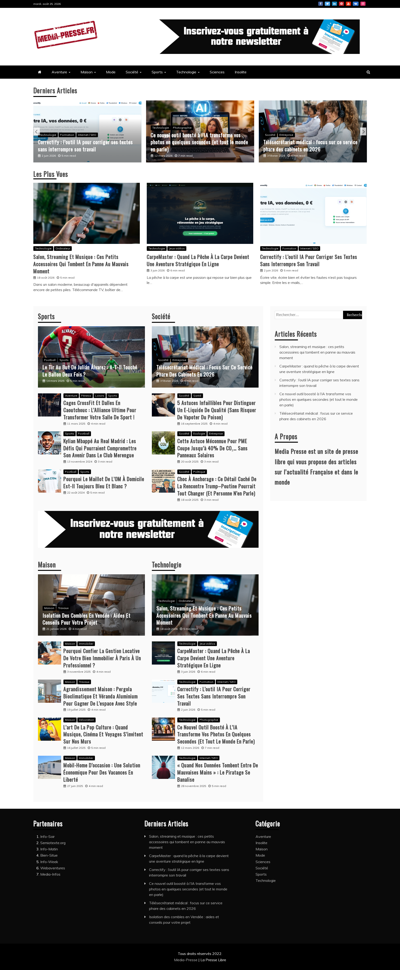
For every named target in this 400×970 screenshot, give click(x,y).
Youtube (348, 4)
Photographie (179, 127)
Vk (356, 4)
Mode (111, 72)
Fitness (86, 395)
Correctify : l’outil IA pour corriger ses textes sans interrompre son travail (82, 145)
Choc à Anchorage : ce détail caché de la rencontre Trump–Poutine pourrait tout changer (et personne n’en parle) (216, 486)
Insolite (241, 72)
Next (363, 131)
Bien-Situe (49, 855)
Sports (157, 72)
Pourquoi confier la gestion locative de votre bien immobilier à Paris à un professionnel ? (102, 658)
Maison (87, 72)
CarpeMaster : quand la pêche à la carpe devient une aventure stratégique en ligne (198, 260)
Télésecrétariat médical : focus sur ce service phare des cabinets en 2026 (308, 145)
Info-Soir (47, 836)
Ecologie (199, 433)
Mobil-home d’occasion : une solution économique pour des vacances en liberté (101, 772)
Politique (199, 471)
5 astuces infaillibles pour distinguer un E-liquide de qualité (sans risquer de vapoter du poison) (216, 410)
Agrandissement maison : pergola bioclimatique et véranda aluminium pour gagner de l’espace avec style (100, 696)
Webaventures (52, 868)
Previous (37, 131)
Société (132, 72)
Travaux (63, 608)
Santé (197, 395)
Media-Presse (186, 960)
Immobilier (86, 643)
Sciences (217, 72)
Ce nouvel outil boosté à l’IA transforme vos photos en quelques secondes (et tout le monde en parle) (196, 142)
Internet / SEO (84, 135)
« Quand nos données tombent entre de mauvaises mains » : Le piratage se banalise (217, 772)
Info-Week (49, 861)
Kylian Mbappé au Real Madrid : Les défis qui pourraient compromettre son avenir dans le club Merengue (100, 448)
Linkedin (334, 4)
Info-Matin (49, 849)
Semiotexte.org (53, 842)
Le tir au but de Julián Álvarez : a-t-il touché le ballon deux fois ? (90, 370)
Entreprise (284, 135)
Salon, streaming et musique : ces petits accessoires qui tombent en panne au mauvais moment (81, 264)
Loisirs (99, 395)
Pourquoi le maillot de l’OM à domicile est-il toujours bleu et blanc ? (103, 482)
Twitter (327, 4)
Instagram (363, 4)
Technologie (186, 72)
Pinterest (341, 4)
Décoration (86, 719)
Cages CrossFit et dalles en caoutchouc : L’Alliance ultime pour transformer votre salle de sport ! (99, 410)
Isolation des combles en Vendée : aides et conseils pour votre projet (87, 619)
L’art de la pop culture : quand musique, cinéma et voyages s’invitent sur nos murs (103, 734)
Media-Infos (50, 874)
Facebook (320, 4)
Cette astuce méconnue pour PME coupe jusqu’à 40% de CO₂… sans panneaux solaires (212, 448)
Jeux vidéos (177, 248)
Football (50, 360)
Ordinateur (63, 248)
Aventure (59, 72)
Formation (64, 135)
